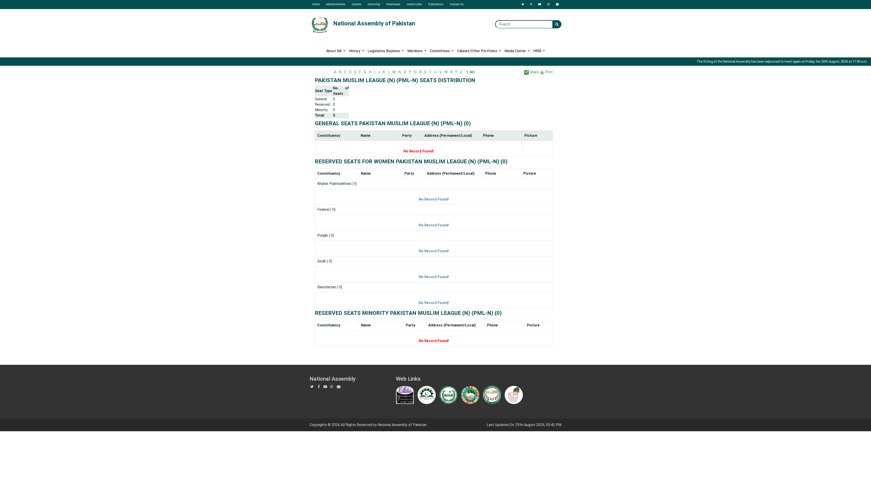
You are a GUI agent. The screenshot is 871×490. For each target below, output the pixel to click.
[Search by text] (557, 24)
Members (415, 51)
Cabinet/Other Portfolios (477, 51)
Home (316, 4)
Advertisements (335, 4)
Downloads (393, 4)
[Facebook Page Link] (531, 4)
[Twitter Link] (523, 4)
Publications (435, 4)
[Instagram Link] (548, 4)
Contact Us (457, 4)
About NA (334, 51)
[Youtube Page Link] (540, 4)
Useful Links (414, 4)
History (355, 51)
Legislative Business (384, 51)
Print (548, 72)
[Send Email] (557, 4)
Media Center (515, 51)
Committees (440, 51)
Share (534, 72)
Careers (356, 4)
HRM (537, 51)
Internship (374, 4)
